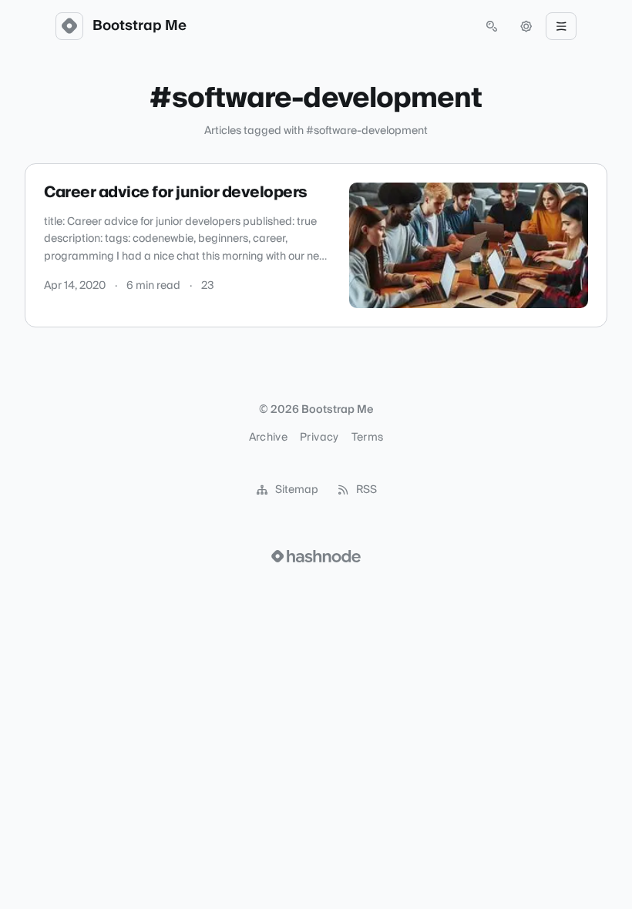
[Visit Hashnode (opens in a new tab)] (316, 556)
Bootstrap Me (139, 26)
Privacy (319, 437)
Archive (268, 437)
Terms (367, 437)
